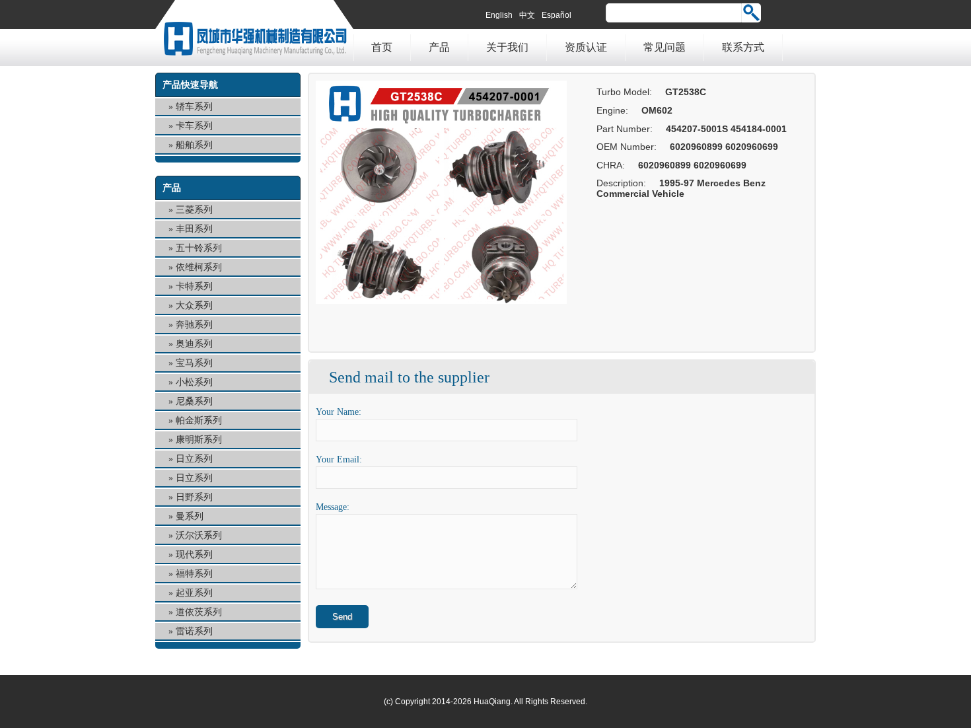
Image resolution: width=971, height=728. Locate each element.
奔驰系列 (194, 325)
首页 (381, 47)
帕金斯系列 (199, 420)
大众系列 (194, 305)
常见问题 (664, 47)
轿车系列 (194, 107)
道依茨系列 (199, 612)
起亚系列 (194, 593)
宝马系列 (194, 363)
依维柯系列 (199, 267)
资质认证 (586, 47)
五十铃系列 (199, 248)
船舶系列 (194, 145)
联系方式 (743, 47)
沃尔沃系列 (199, 535)
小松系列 (194, 382)
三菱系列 (194, 210)
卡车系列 (194, 126)
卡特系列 (194, 286)
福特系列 (194, 574)
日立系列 (194, 459)
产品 (439, 47)
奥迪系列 (194, 344)
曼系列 (189, 516)
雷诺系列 (194, 631)
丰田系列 (194, 229)
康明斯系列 (199, 440)
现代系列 (194, 555)
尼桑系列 (194, 401)
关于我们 (507, 47)
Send (342, 617)
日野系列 (194, 497)
